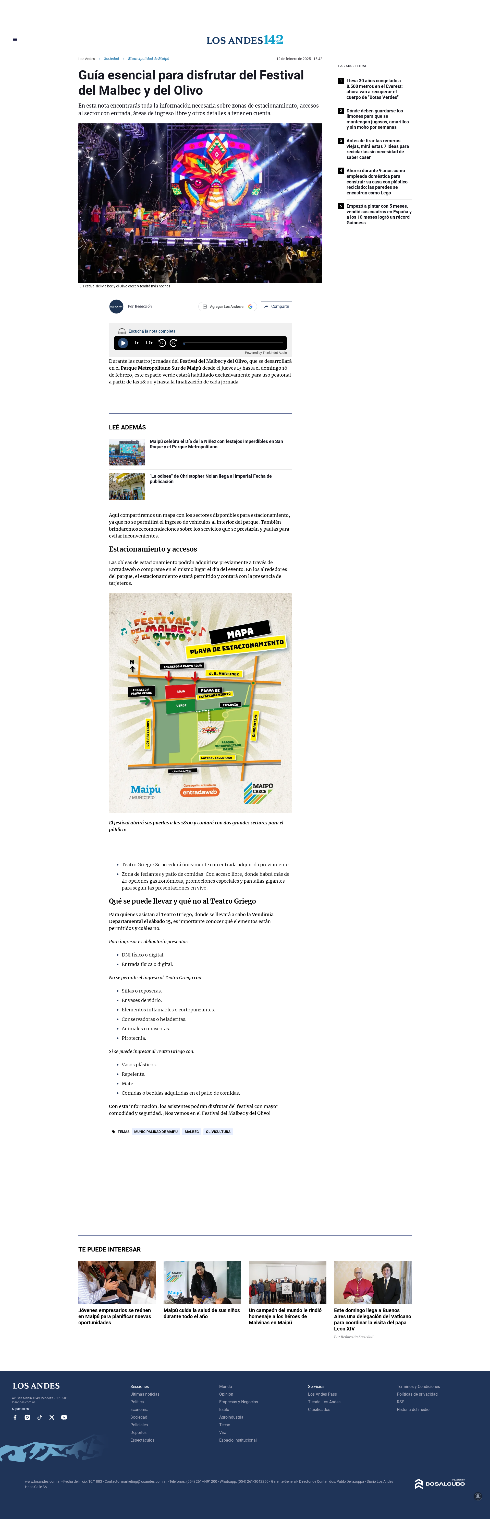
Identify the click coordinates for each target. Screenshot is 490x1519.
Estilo (224, 1409)
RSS (401, 1401)
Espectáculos (142, 1440)
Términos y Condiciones (418, 1386)
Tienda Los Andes (324, 1401)
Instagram (27, 1417)
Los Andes (86, 59)
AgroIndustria (231, 1417)
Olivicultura (218, 1132)
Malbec (214, 361)
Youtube (64, 1417)
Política (137, 1401)
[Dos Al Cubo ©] (440, 1487)
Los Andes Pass (322, 1394)
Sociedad (111, 58)
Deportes (138, 1432)
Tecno (224, 1424)
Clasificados (319, 1409)
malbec (192, 1132)
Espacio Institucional (238, 1440)
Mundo (225, 1386)
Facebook (15, 1417)
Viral (223, 1432)
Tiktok (39, 1417)
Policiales (139, 1424)
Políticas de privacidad (417, 1394)
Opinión (226, 1394)
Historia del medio (413, 1409)
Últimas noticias (145, 1394)
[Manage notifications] (478, 1496)
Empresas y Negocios (238, 1401)
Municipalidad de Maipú (156, 1132)
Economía (139, 1409)
